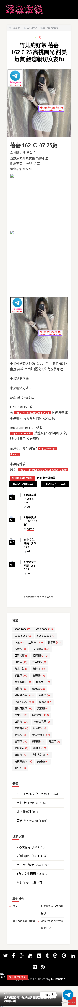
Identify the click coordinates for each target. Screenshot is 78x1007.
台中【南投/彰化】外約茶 (33, 794)
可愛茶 (21, 662)
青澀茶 (54, 741)
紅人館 (39, 728)
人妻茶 (20, 649)
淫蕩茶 (45, 702)
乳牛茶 (54, 642)
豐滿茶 (21, 741)
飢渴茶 (21, 755)
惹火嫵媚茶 (23, 682)
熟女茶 (21, 715)
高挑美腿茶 (23, 761)
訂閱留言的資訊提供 (23, 921)
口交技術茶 (40, 649)
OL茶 (19, 642)
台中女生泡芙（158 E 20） (30, 543)
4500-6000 (44, 629)
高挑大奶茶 (41, 755)
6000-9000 (23, 636)
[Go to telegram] (68, 995)
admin (30, 506)
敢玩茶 (38, 688)
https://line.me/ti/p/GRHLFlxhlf (32, 412)
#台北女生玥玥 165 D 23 (30, 565)
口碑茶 (40, 655)
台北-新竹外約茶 (46, 478)
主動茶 (35, 642)
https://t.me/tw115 (21, 433)
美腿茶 (21, 735)
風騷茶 (39, 748)
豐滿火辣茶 (41, 735)
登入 (14, 906)
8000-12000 (46, 636)
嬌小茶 (39, 669)
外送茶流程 (24, 812)
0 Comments (50, 28)
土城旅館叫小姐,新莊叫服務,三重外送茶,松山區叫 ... (30, 999)
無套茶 (42, 708)
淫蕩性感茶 (24, 702)
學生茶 (21, 675)
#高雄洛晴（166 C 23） (30, 498)
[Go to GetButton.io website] (68, 1002)
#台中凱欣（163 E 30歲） (30, 521)
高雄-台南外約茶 (27, 820)
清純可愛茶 (23, 708)
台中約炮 (39, 662)
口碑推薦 (21, 655)
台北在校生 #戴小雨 (29, 882)
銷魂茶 (38, 741)
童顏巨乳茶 (42, 721)
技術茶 (21, 688)
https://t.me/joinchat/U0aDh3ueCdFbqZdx (43, 469)
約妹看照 (21, 728)
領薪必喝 (21, 748)
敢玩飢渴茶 (24, 695)
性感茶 (38, 675)
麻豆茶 (20, 768)
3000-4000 (23, 629)
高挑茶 (42, 761)
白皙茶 (22, 721)
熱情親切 (40, 715)
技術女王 (43, 682)
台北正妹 (21, 669)
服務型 (45, 695)
